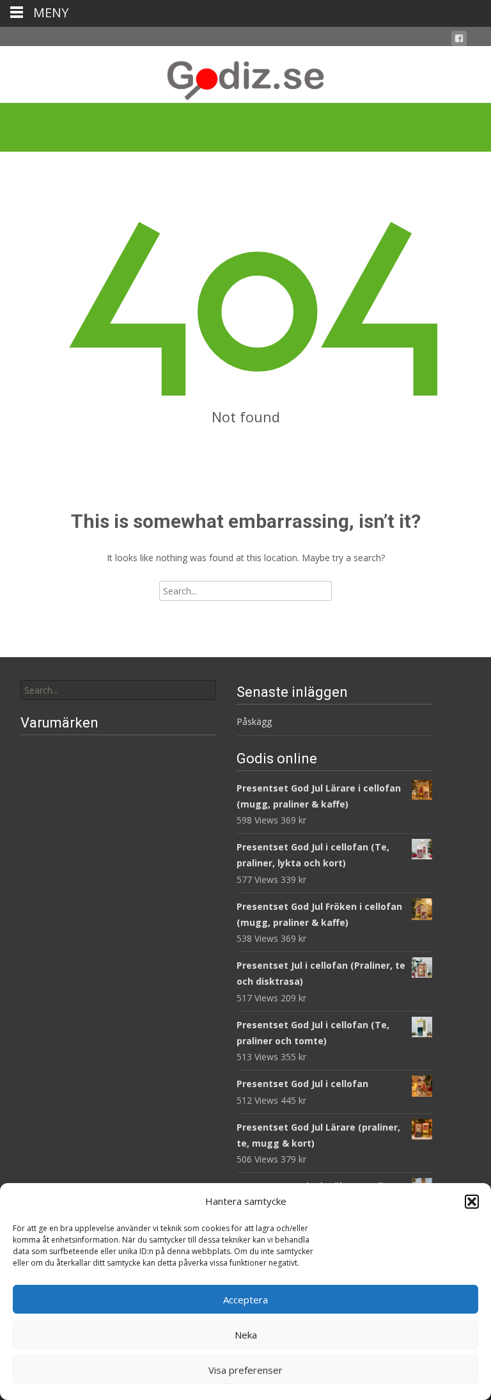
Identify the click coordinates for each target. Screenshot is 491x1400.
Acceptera (245, 1299)
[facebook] (459, 41)
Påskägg (254, 721)
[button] (471, 1201)
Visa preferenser (245, 1370)
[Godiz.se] (245, 74)
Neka (246, 1334)
